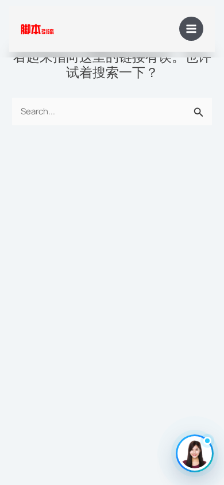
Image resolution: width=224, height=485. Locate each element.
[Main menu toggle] (191, 29)
